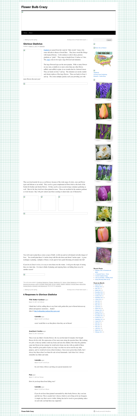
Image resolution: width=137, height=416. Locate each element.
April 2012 (97, 306)
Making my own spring (30, 39)
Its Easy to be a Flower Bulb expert (77, 39)
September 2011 (99, 319)
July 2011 (97, 323)
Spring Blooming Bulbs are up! (102, 279)
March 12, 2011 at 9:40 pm (36, 333)
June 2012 (97, 303)
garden (58, 284)
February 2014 (98, 286)
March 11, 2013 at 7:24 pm (36, 377)
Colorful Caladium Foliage (101, 276)
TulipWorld (96, 72)
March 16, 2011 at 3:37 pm (42, 362)
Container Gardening (42, 282)
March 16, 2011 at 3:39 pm (42, 319)
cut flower (41, 284)
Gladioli (46, 50)
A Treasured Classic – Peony (102, 274)
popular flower (75, 284)
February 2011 (98, 332)
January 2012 (98, 312)
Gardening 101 (58, 282)
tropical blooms (27, 286)
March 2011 (98, 330)
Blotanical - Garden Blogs (100, 76)
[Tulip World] (94, 44)
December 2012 (99, 292)
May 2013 (97, 288)
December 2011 (99, 314)
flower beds (48, 284)
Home (25, 33)
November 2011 (99, 315)
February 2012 (98, 310)
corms (37, 284)
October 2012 (98, 295)
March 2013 (98, 290)
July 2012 (97, 301)
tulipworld (35, 286)
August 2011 (98, 321)
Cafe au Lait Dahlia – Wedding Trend (104, 277)
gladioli (63, 284)
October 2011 (98, 317)
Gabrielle (42, 46)
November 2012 (99, 294)
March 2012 (98, 308)
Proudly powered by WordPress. (103, 411)
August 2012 (98, 299)
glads (48, 60)
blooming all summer (29, 284)
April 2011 (97, 328)
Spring (64, 282)
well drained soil (42, 286)
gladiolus (68, 284)
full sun (54, 284)
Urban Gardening (71, 282)
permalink (58, 286)
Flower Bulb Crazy (34, 7)
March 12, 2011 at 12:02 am (36, 302)
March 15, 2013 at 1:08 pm (42, 389)
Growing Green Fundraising (100, 74)
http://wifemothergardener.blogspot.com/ (47, 311)
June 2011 (97, 324)
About (30, 33)
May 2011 (97, 326)
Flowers (51, 282)
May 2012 (97, 305)
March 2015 (98, 285)
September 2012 (99, 297)
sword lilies (82, 284)
